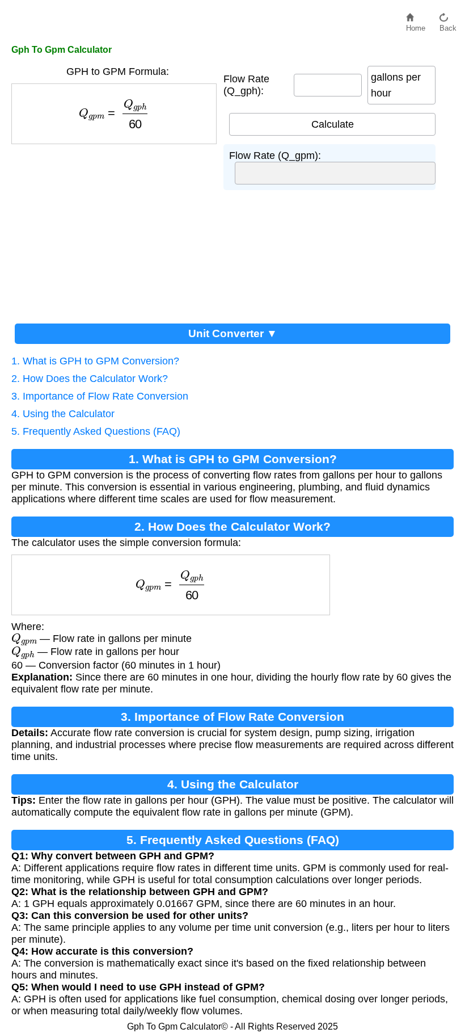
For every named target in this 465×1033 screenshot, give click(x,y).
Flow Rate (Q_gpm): (275, 155)
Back (447, 25)
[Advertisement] (117, 229)
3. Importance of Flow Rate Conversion (99, 396)
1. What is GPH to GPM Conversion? (95, 361)
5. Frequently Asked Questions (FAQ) (95, 431)
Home (415, 25)
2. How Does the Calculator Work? (89, 378)
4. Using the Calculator (63, 413)
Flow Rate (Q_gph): (246, 84)
